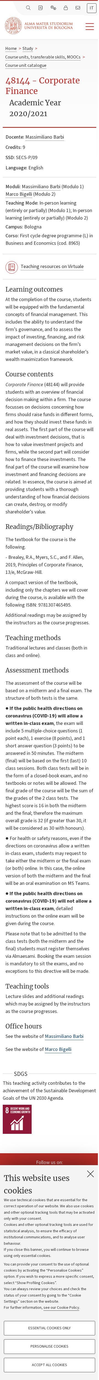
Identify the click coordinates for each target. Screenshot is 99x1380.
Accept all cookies (49, 1365)
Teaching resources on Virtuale (52, 266)
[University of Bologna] (39, 25)
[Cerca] (29, 8)
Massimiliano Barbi (44, 137)
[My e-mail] (78, 8)
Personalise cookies (49, 1346)
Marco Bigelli (19, 194)
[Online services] (54, 8)
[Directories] (41, 8)
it (92, 8)
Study (28, 48)
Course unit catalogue (25, 65)
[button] (86, 27)
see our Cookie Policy (61, 1307)
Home (11, 48)
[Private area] (66, 8)
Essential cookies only (49, 1328)
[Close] (90, 1173)
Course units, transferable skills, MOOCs (43, 57)
